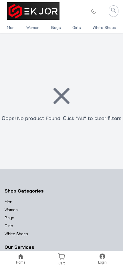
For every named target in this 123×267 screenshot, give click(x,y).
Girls (9, 225)
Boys (9, 217)
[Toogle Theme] (94, 11)
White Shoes (16, 233)
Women (11, 209)
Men (8, 201)
